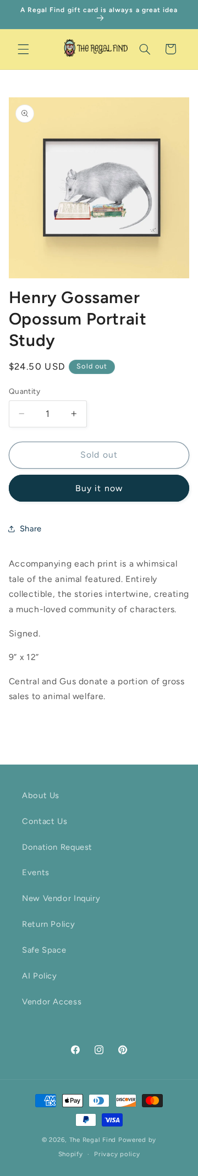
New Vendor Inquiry (61, 898)
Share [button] (31, 529)
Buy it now (99, 488)
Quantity (24, 391)
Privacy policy (117, 1154)
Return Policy (48, 924)
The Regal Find (92, 1140)
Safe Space (44, 950)
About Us (40, 795)
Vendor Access (51, 1002)
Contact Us (44, 821)
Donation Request (57, 847)
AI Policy (39, 976)
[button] (23, 49)
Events (36, 872)
